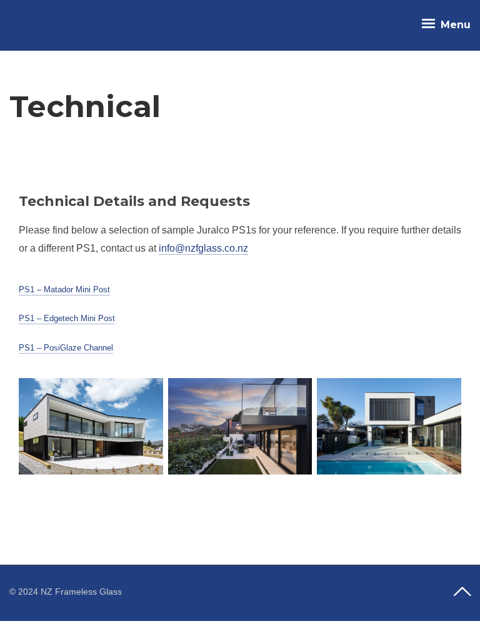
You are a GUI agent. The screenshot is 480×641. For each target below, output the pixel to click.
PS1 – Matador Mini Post (64, 289)
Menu (454, 25)
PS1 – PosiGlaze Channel (66, 347)
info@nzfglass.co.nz (203, 248)
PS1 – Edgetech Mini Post (67, 318)
